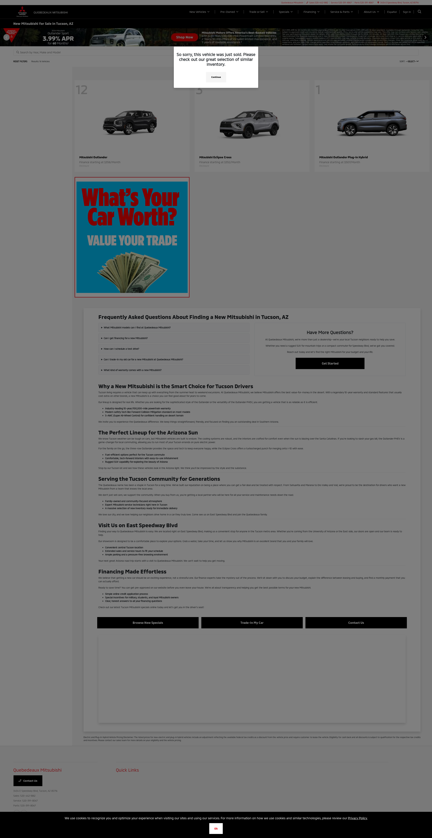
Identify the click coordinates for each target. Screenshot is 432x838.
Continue (216, 77)
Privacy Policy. (358, 818)
